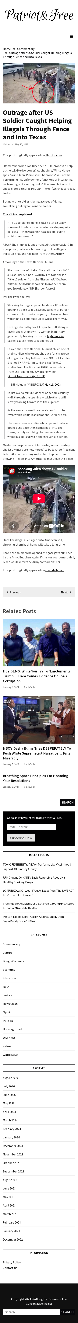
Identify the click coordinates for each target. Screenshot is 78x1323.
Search (67, 802)
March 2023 (10, 1214)
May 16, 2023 (53, 384)
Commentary (11, 944)
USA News (9, 1038)
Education (9, 978)
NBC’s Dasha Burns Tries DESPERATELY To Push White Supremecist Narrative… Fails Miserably (37, 753)
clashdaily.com (54, 570)
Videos (7, 1046)
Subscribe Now (21, 838)
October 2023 (11, 1163)
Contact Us (10, 1268)
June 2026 (9, 1095)
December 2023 (13, 1146)
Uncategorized (12, 1029)
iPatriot (6, 144)
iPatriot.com (53, 155)
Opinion (8, 1012)
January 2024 (11, 1137)
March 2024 (10, 1120)
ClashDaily (29, 687)
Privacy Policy (12, 1262)
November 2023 (13, 1154)
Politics (8, 1021)
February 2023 (12, 1222)
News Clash (10, 1003)
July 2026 (9, 1086)
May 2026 (9, 1103)
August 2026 (11, 1078)
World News (10, 1055)
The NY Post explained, (18, 214)
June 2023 (9, 1188)
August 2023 (11, 1180)
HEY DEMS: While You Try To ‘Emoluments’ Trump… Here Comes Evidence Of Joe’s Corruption (37, 676)
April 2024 (9, 1112)
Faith (6, 986)
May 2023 (9, 1197)
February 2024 (12, 1129)
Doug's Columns (13, 961)
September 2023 (13, 1171)
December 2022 (13, 1239)
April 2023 (9, 1205)
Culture (7, 952)
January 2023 (11, 1231)
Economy (9, 969)
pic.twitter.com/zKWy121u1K (26, 376)
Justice (7, 995)
